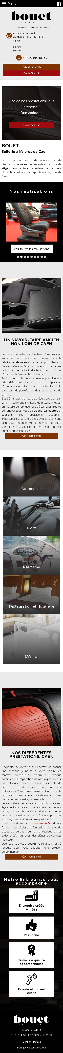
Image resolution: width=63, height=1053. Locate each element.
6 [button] (35, 256)
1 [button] (18, 256)
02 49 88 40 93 (35, 57)
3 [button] (25, 256)
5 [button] (31, 256)
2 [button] (21, 256)
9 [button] (45, 256)
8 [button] (41, 256)
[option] (31, 222)
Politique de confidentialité (31, 1047)
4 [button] (28, 256)
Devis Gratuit (31, 73)
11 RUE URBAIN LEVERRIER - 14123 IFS (31, 27)
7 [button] (38, 256)
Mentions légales (31, 1041)
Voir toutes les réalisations (31, 249)
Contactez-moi (31, 436)
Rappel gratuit (32, 66)
